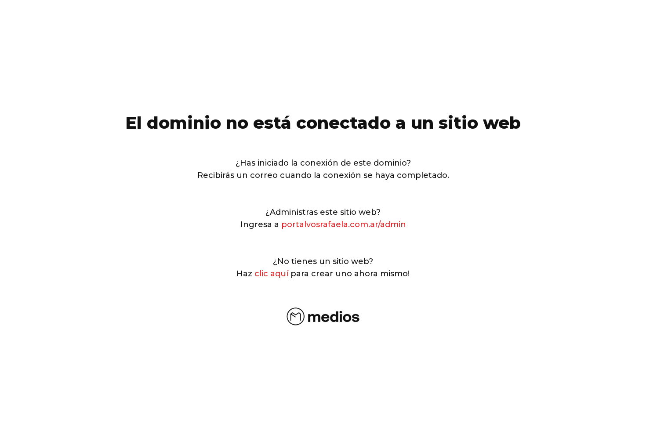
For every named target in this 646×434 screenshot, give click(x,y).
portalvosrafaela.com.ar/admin (343, 224)
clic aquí (271, 273)
